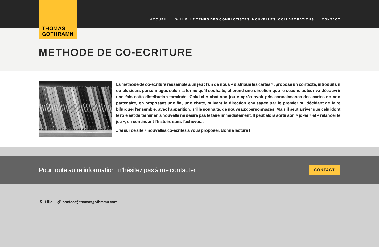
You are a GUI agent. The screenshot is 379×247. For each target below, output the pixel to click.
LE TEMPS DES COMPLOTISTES (220, 19)
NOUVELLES (264, 19)
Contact (331, 19)
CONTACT (324, 170)
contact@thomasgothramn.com (90, 202)
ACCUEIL (159, 19)
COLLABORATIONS (296, 19)
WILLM (181, 19)
